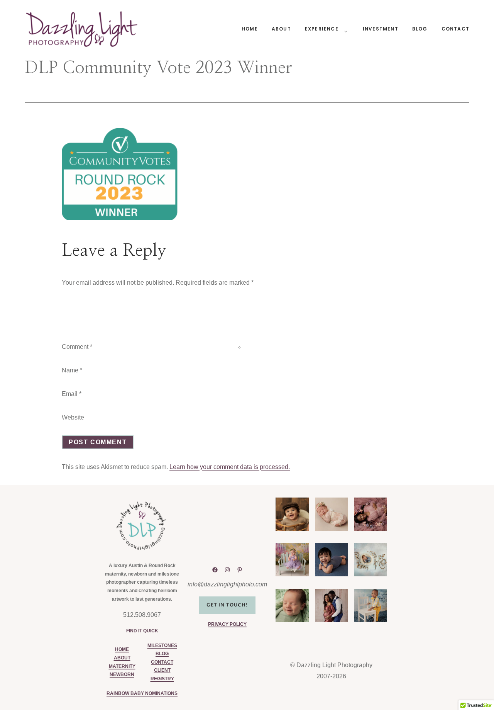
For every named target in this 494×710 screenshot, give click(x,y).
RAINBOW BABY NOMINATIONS (142, 693)
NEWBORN (122, 674)
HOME (122, 649)
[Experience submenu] (344, 29)
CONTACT (162, 662)
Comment (77, 346)
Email (71, 394)
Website (73, 417)
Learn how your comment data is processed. (229, 467)
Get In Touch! (227, 605)
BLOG (162, 653)
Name (72, 370)
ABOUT (122, 658)
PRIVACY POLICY (227, 624)
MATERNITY (122, 666)
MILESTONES (162, 645)
